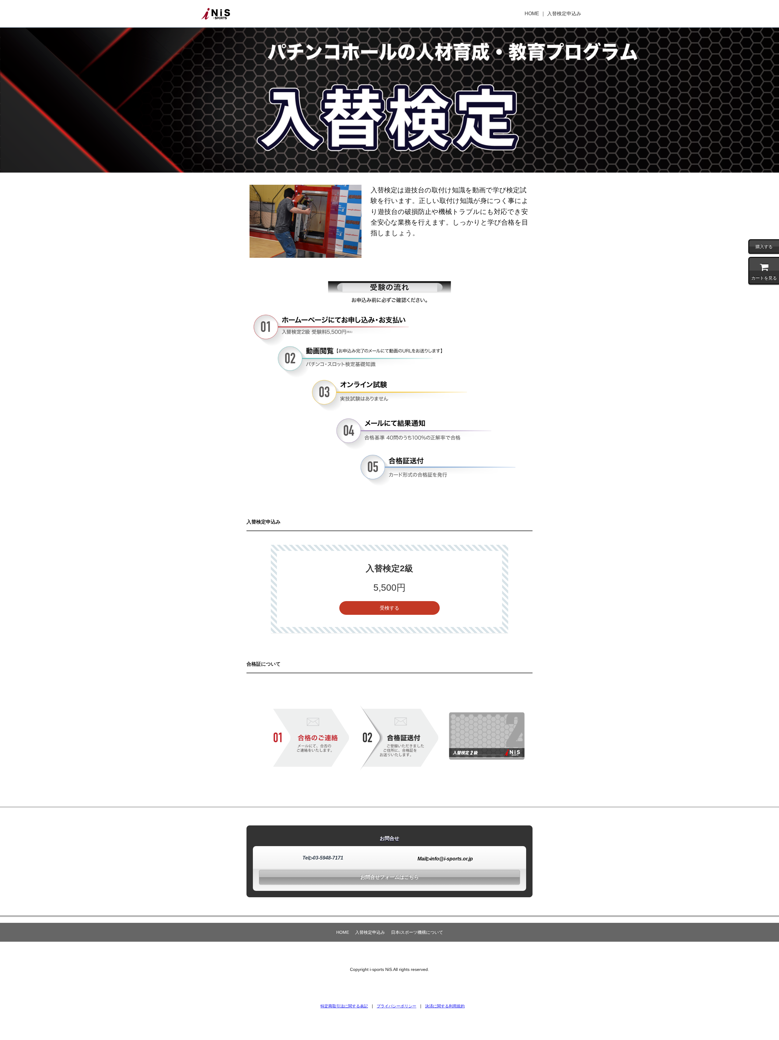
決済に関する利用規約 (445, 1006)
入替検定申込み (564, 13)
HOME (532, 13)
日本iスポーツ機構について (417, 932)
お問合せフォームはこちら (389, 877)
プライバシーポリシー (396, 1006)
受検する (389, 608)
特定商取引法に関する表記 (344, 1006)
